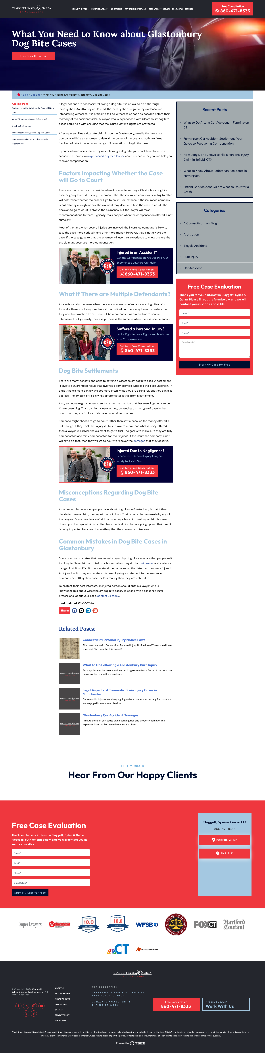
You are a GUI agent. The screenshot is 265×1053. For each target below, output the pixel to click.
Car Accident (193, 268)
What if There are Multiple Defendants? (29, 119)
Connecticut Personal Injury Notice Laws (114, 640)
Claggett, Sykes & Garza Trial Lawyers (28, 990)
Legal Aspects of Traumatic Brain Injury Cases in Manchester (120, 692)
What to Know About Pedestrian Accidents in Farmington (215, 173)
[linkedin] (26, 1006)
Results (166, 9)
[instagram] (34, 1006)
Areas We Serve (62, 999)
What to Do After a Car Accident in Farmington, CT (217, 125)
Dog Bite (35, 94)
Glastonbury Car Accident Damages (110, 715)
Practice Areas (62, 993)
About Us (59, 988)
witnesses (147, 563)
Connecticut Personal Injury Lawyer (18, 94)
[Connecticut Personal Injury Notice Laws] (69, 648)
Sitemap (59, 1010)
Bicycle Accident (195, 246)
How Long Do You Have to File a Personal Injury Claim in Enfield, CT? (216, 157)
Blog (25, 94)
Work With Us (220, 1006)
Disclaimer (60, 1020)
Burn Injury (191, 257)
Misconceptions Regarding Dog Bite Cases (31, 132)
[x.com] (26, 1013)
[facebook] (18, 1006)
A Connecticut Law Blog (200, 223)
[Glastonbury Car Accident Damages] (69, 724)
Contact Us (177, 9)
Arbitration (191, 234)
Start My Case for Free (214, 364)
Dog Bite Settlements (21, 126)
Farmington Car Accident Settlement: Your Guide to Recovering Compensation (213, 141)
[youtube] (41, 1006)
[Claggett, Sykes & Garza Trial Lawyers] (32, 8)
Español (189, 9)
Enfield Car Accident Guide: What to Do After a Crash (216, 189)
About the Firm (79, 9)
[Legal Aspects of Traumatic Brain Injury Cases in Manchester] (69, 699)
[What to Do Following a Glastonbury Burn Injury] (69, 673)
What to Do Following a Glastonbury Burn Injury (120, 665)
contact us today (108, 596)
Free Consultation (232, 6)
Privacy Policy (62, 1015)
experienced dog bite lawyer (106, 156)
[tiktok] (34, 1013)
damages (139, 441)
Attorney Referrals (135, 9)
